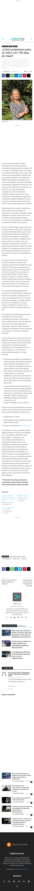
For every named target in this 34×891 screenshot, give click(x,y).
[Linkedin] (16, 75)
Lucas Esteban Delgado (18, 781)
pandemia (24, 558)
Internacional (9, 43)
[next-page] (6, 663)
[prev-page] (3, 663)
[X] (8, 75)
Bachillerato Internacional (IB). (17, 556)
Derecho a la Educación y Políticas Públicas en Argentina (9, 582)
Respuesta (10, 688)
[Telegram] (20, 75)
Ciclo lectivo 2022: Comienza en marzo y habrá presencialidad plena (19, 674)
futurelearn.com (26, 425)
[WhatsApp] (12, 75)
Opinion (15, 46)
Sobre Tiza (6, 71)
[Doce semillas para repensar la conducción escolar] (6, 800)
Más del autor (22, 626)
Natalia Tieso (16, 558)
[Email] (28, 75)
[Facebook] (3, 75)
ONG (11, 46)
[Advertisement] (17, 19)
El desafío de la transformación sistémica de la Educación (27, 583)
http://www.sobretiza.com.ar (17, 606)
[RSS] (22, 617)
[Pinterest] (24, 75)
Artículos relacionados (9, 626)
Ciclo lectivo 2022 (7, 558)
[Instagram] (11, 617)
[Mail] (18, 617)
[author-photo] (17, 601)
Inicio (3, 43)
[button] (3, 39)
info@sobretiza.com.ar (21, 869)
